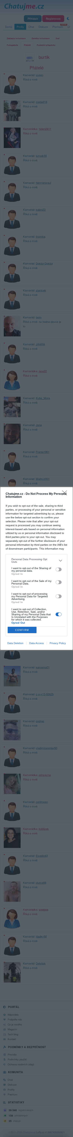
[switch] (59, 569)
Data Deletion (15, 643)
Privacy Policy (58, 643)
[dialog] (36, 568)
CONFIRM (22, 630)
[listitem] (36, 560)
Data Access (36, 643)
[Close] (65, 494)
